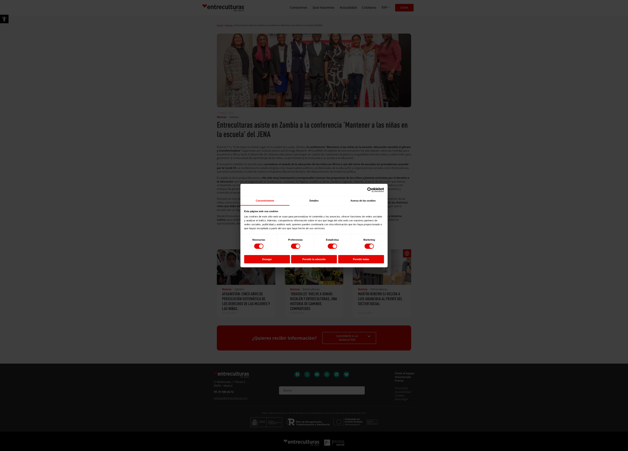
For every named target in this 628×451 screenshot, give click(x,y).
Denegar (267, 259)
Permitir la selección (314, 259)
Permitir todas (361, 259)
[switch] (295, 246)
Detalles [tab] (314, 200)
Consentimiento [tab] (265, 200)
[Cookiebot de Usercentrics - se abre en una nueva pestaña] (369, 189)
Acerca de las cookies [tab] (363, 200)
